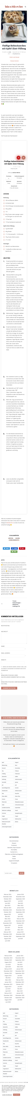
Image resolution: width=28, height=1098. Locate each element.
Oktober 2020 (7, 936)
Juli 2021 (20, 925)
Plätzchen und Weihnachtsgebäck (14, 854)
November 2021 (7, 923)
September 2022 (20, 912)
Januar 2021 (20, 932)
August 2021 (7, 925)
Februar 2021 (7, 932)
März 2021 (20, 930)
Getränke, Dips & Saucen (14, 847)
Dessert (14, 843)
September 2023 (20, 899)
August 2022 (7, 914)
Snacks (14, 858)
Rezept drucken (14, 61)
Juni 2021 (7, 927)
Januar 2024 (20, 894)
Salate (14, 856)
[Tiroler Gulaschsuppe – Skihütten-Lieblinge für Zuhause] (7, 603)
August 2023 (7, 901)
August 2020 (7, 938)
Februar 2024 (7, 894)
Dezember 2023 (7, 896)
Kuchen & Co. (16, 54)
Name (3, 646)
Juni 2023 (7, 903)
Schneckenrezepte (14, 540)
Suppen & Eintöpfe (14, 861)
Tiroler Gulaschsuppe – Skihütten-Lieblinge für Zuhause (16, 603)
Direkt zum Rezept (14, 57)
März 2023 (20, 905)
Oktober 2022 (7, 912)
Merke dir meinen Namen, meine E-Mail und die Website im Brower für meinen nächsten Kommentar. (13, 668)
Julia (10, 52)
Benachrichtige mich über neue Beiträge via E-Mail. (14, 683)
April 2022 (20, 916)
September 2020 (20, 936)
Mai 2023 (20, 903)
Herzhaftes (14, 850)
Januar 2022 (7, 921)
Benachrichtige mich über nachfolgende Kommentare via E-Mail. (13, 676)
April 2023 (7, 905)
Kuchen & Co (10, 523)
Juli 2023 (20, 901)
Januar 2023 (20, 907)
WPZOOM (26, 1082)
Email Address (5, 653)
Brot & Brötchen (14, 841)
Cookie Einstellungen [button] (7, 1094)
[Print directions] (23, 158)
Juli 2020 (20, 938)
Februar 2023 (7, 907)
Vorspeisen (14, 863)
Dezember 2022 (7, 910)
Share (15, 548)
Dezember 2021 (20, 921)
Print (15, 551)
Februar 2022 (20, 919)
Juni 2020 (7, 941)
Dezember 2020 (7, 934)
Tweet (7, 548)
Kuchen (18, 538)
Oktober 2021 (20, 923)
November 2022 (20, 910)
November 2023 (20, 896)
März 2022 (7, 919)
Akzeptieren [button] (16, 1094)
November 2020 (20, 934)
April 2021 (7, 930)
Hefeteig (10, 538)
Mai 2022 (7, 916)
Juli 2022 (20, 914)
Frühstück (14, 845)
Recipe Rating (5, 625)
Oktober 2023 (7, 899)
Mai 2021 (20, 927)
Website (3, 660)
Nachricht (4, 631)
